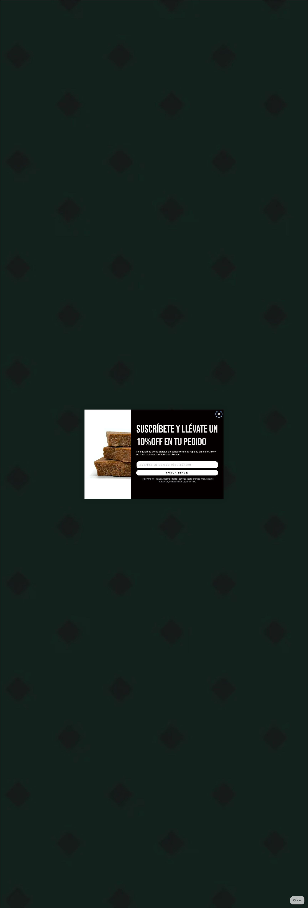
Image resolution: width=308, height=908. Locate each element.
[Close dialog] (219, 414)
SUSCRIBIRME (177, 472)
